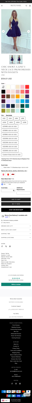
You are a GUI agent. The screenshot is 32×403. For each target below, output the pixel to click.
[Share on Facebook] (2, 247)
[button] (3, 31)
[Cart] (30, 5)
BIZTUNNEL (16, 5)
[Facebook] (12, 383)
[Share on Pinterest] (10, 247)
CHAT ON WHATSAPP (16, 210)
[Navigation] (2, 5)
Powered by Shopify (16, 401)
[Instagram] (16, 383)
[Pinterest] (20, 383)
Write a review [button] (16, 284)
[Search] (26, 5)
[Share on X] (6, 247)
